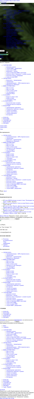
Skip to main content (14, 0)
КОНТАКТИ (6, 316)
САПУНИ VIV (7, 314)
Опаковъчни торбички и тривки (15, 30)
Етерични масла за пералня (13, 26)
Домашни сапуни (11, 38)
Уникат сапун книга (11, 35)
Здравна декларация (6, 245)
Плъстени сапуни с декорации (14, 42)
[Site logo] (3, 2)
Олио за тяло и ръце (11, 90)
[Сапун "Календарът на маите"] (12, 200)
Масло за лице (10, 16)
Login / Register (7, 387)
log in (5, 191)
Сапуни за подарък (11, 32)
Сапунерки (9, 158)
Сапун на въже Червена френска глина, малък (18, 206)
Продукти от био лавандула (13, 148)
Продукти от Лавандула (12, 13)
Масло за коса (10, 87)
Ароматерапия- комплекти (13, 29)
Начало (2, 216)
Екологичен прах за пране (13, 25)
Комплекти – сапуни (11, 39)
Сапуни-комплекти (11, 33)
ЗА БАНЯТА (6, 19)
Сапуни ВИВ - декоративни (13, 188)
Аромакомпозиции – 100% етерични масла (17, 10)
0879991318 (3, 54)
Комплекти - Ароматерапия (13, 139)
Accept (12, 398)
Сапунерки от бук (11, 22)
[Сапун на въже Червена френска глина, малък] (14, 206)
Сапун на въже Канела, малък (25, 203)
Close (1, 129)
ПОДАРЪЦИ (6, 28)
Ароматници (9, 81)
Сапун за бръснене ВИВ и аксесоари (16, 43)
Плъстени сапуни (11, 181)
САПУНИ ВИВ (7, 36)
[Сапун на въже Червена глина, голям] (14, 209)
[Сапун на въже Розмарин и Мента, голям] (13, 211)
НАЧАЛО (5, 311)
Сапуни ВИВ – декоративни (14, 48)
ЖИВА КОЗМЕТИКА (9, 15)
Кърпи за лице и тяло (12, 96)
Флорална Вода (10, 18)
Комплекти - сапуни (11, 178)
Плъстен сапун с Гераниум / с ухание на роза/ (18, 40)
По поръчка (9, 114)
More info (5, 398)
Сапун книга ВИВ (11, 45)
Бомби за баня (10, 20)
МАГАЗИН (6, 313)
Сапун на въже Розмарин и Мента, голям (17, 212)
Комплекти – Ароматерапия (13, 12)
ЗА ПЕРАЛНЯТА (8, 23)
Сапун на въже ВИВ (11, 46)
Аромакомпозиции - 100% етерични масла (17, 136)
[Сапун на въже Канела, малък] (10, 203)
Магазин (6, 216)
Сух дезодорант (10, 92)
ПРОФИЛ (6, 317)
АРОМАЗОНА (7, 9)
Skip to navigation (4, 0)
